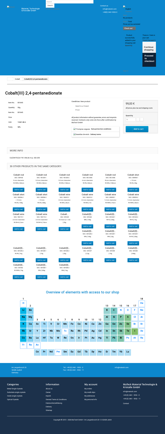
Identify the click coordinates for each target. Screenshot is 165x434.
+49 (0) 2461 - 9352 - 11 (131, 399)
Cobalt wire (64, 194)
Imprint (48, 396)
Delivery (49, 407)
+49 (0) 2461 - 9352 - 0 (131, 395)
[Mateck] (12, 10)
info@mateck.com (110, 9)
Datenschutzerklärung (54, 403)
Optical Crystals (13, 399)
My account (90, 384)
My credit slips (89, 392)
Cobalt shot (133, 175)
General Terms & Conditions (56, 399)
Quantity (129, 116)
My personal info (90, 399)
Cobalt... (64, 214)
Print (77, 110)
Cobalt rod (18, 175)
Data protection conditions (101, 129)
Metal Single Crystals (15, 389)
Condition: (76, 101)
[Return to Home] (9, 79)
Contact (126, 403)
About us (49, 389)
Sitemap (49, 410)
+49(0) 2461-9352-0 (110, 12)
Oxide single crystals (14, 396)
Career (48, 392)
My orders (88, 389)
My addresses (89, 396)
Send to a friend (82, 106)
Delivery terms (95, 134)
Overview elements (53, 9)
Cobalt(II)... (87, 214)
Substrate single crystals (16, 392)
